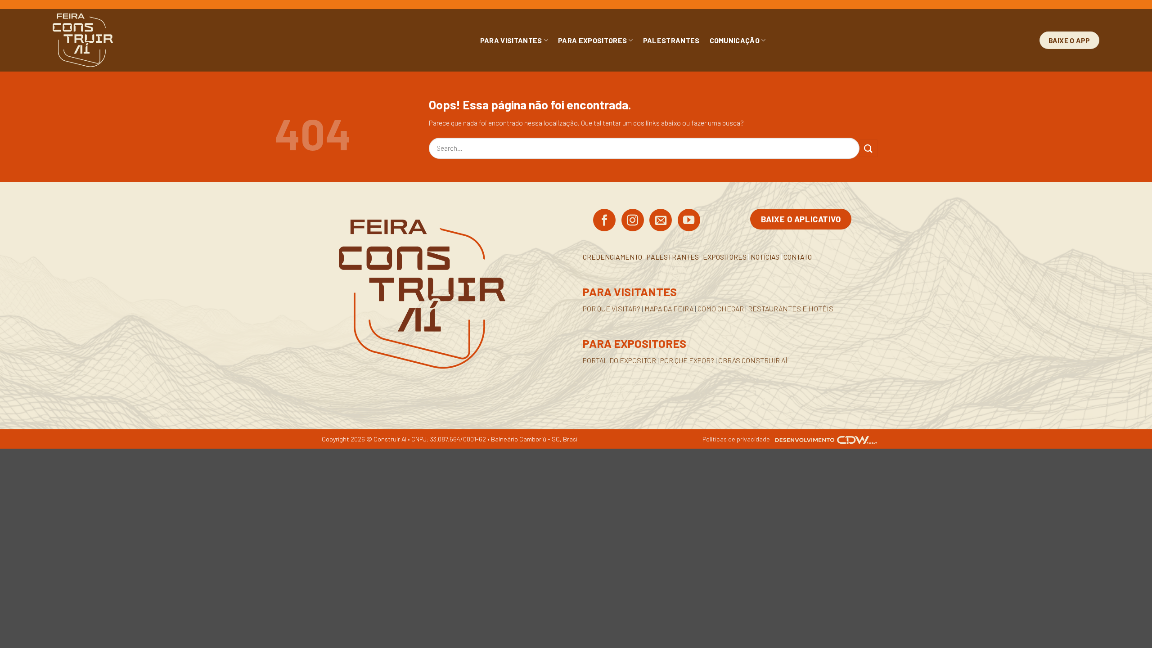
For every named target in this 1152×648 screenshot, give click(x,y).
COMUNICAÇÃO (735, 40)
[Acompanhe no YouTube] (689, 221)
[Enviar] (869, 148)
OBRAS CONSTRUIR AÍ (753, 360)
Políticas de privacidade (736, 439)
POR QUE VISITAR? (611, 308)
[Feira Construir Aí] (123, 40)
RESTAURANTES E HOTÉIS (790, 308)
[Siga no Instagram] (632, 221)
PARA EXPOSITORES (592, 40)
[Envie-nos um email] (660, 221)
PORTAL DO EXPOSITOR (619, 360)
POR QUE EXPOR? (687, 360)
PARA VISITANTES (511, 40)
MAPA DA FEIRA (668, 308)
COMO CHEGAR (721, 308)
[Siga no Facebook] (604, 221)
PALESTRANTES (671, 40)
